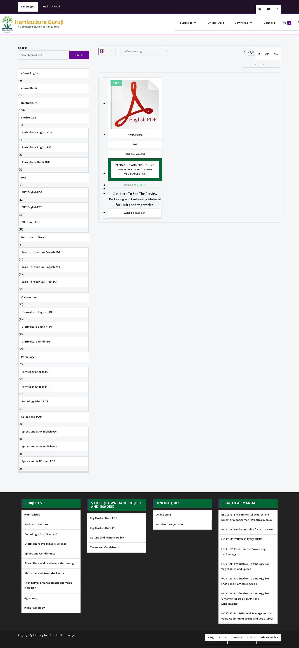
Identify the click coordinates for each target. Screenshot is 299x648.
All (276, 53)
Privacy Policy (269, 637)
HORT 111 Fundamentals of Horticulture (247, 529)
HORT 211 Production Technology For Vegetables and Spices (245, 566)
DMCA (251, 637)
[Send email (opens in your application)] (277, 9)
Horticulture (32, 514)
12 (258, 53)
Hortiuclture (134, 134)
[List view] (112, 51)
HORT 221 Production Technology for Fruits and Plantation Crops (245, 581)
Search (23, 47)
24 (266, 53)
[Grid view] (102, 51)
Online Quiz (163, 514)
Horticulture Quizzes (169, 524)
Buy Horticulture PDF (103, 518)
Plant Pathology (34, 607)
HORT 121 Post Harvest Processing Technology (243, 551)
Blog (211, 637)
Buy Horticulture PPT (103, 528)
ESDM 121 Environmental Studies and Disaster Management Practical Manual (246, 517)
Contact (237, 637)
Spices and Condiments (40, 553)
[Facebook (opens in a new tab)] (260, 9)
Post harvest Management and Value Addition (48, 585)
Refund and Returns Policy (107, 537)
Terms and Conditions (104, 547)
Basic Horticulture (36, 524)
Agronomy (31, 598)
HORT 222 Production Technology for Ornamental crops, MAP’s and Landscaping (245, 598)
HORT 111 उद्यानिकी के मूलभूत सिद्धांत (241, 539)
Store (222, 637)
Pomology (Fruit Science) (41, 534)
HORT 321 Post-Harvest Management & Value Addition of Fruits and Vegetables (247, 616)
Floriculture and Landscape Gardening (49, 563)
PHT (134, 144)
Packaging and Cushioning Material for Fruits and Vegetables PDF (134, 169)
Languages (28, 6)
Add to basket (135, 212)
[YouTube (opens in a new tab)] (268, 9)
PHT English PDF (135, 154)
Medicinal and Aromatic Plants (44, 573)
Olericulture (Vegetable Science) (46, 543)
